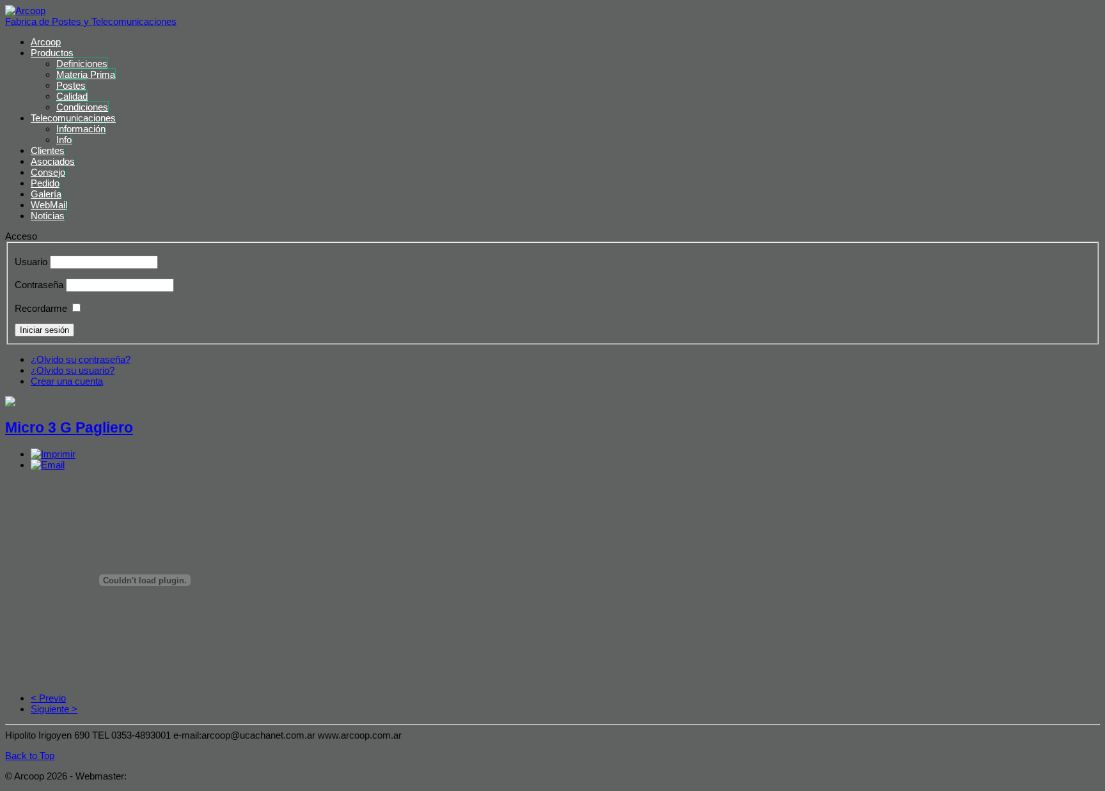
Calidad (72, 96)
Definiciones (81, 63)
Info (64, 139)
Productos (52, 52)
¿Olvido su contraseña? (80, 359)
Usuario (31, 261)
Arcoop (46, 41)
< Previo (48, 698)
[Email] (48, 464)
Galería (46, 193)
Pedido (45, 183)
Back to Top (29, 755)
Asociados (53, 161)
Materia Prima (85, 74)
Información (81, 128)
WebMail (49, 204)
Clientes (48, 150)
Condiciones (82, 107)
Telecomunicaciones (73, 117)
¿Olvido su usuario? (72, 370)
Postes (71, 85)
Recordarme (41, 308)
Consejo (48, 172)
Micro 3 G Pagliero (69, 428)
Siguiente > (54, 708)
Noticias (48, 215)
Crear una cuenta (67, 381)
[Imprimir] (53, 454)
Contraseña (39, 284)
